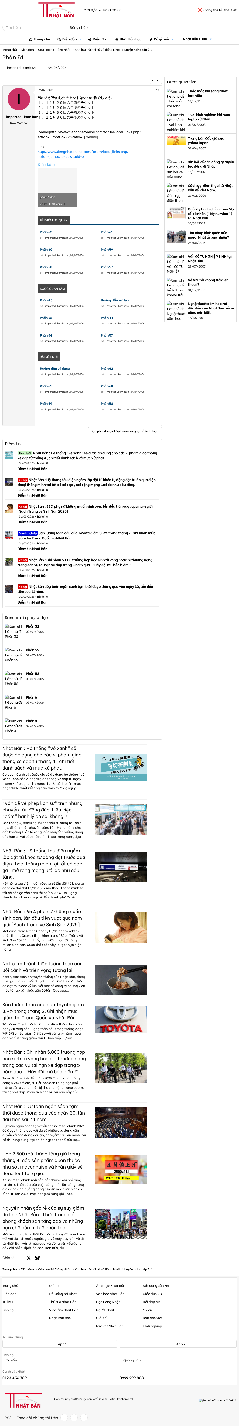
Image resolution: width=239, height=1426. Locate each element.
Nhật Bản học (131, 38)
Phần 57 (107, 266)
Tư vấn (11, 1360)
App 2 (180, 1343)
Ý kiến (147, 1309)
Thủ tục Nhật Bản (63, 1301)
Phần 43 (46, 300)
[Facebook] (64, 1417)
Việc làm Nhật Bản (63, 1309)
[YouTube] (84, 1417)
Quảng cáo (132, 1360)
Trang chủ (42, 38)
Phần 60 (46, 249)
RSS (8, 1417)
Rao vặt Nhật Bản (110, 1325)
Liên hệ (8, 1309)
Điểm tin (13, 443)
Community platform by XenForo (93, 1398)
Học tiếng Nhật (108, 1301)
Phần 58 (46, 266)
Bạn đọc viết (152, 1317)
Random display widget (27, 617)
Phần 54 (46, 335)
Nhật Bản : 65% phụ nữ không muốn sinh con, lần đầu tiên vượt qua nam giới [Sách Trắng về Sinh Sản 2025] (85, 508)
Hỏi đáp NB (151, 1301)
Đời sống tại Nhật (63, 1293)
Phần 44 (107, 317)
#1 (157, 90)
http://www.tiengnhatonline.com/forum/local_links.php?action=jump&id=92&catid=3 (83, 154)
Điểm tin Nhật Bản (32, 468)
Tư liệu (7, 1301)
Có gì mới (161, 38)
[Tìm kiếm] (61, 27)
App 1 (62, 1343)
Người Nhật (105, 1309)
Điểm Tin (100, 38)
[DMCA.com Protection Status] (218, 1400)
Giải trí (101, 1317)
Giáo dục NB (152, 1293)
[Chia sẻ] (147, 90)
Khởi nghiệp (152, 1325)
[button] (81, 39)
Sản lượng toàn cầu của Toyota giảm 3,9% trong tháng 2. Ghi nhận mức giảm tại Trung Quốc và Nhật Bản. (86, 535)
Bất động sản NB (156, 1285)
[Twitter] (74, 1417)
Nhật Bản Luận (195, 38)
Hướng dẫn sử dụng (116, 300)
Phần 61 (107, 231)
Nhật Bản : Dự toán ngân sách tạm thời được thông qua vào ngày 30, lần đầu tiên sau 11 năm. (85, 589)
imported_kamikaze (21, 67)
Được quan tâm (181, 82)
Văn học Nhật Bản (110, 1293)
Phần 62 (46, 231)
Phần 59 (107, 249)
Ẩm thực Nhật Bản (110, 1285)
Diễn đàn (69, 38)
